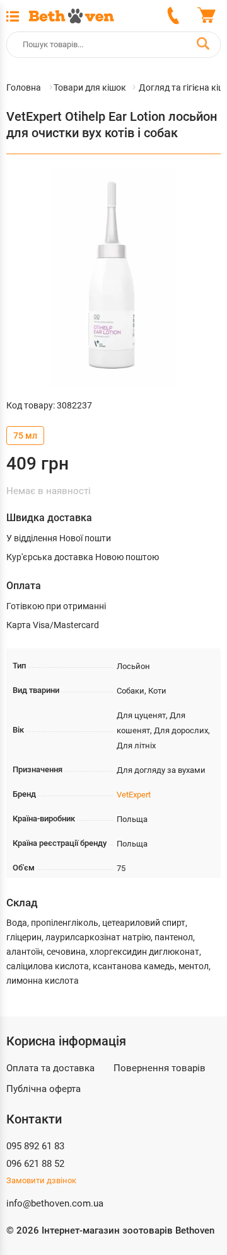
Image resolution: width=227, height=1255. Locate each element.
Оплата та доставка (50, 1068)
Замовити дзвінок (41, 1180)
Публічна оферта (43, 1089)
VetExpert (134, 794)
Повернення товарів (160, 1068)
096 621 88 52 (35, 1163)
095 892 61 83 (35, 1146)
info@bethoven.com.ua (54, 1203)
